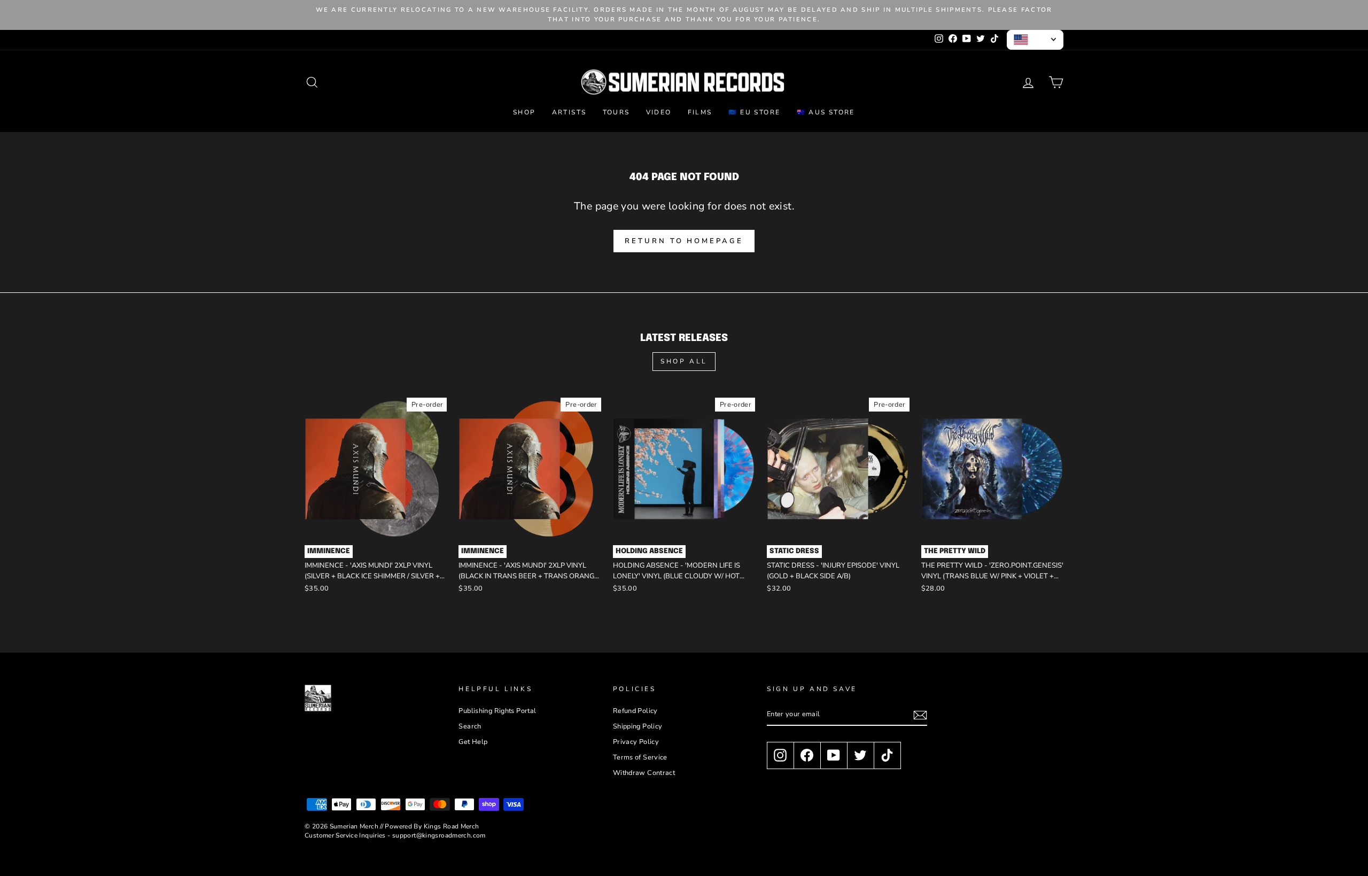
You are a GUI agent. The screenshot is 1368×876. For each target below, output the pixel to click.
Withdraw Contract (644, 773)
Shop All (684, 361)
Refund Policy (635, 711)
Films (700, 112)
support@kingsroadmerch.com (439, 835)
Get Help (472, 742)
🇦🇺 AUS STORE (826, 112)
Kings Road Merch (451, 826)
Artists (569, 112)
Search (469, 726)
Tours (616, 112)
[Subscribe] (920, 715)
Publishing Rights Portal (497, 711)
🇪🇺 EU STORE (754, 112)
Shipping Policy (638, 726)
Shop (524, 112)
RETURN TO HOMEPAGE (684, 241)
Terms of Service (640, 757)
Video (659, 112)
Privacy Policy (636, 742)
